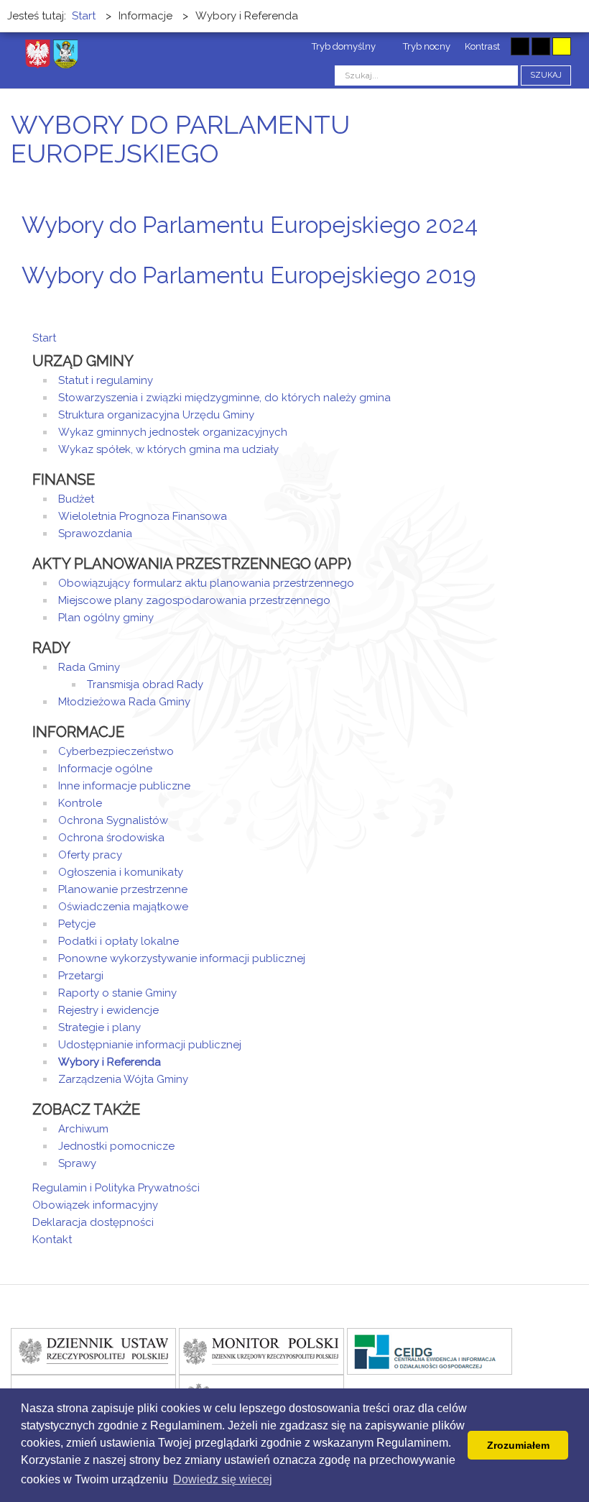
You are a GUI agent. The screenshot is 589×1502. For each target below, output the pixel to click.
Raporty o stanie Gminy (117, 992)
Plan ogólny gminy (106, 617)
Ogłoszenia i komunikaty (120, 872)
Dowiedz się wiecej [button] (222, 1479)
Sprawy (77, 1163)
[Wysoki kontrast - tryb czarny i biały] (520, 46)
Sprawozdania (95, 533)
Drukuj (535, 252)
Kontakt (52, 1239)
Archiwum (83, 1128)
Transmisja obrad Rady (145, 684)
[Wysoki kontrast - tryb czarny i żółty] (541, 46)
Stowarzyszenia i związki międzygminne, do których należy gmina (224, 397)
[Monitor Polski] (261, 1351)
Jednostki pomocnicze (116, 1146)
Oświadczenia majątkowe (123, 906)
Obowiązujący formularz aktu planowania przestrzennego (206, 583)
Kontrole (80, 803)
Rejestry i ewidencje (108, 1010)
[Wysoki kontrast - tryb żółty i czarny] (561, 46)
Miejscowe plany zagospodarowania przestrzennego (194, 600)
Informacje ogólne (105, 768)
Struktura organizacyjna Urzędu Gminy (156, 414)
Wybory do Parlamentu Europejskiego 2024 (250, 224)
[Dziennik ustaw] (93, 1351)
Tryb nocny (425, 46)
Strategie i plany (99, 1027)
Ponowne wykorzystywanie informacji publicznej (181, 958)
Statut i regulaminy (105, 380)
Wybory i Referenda (109, 1061)
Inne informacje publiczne (124, 785)
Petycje (77, 923)
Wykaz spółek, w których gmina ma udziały (168, 449)
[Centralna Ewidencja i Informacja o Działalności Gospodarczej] (429, 1351)
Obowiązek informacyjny (95, 1205)
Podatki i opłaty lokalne (118, 941)
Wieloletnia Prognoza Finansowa (142, 516)
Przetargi (80, 975)
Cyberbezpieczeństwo (116, 751)
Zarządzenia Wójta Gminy (123, 1079)
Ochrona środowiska (111, 837)
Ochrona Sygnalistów (113, 820)
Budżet (76, 499)
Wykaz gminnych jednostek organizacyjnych (172, 432)
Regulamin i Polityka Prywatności (116, 1187)
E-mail (552, 252)
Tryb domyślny (343, 46)
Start (44, 337)
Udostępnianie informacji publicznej (149, 1044)
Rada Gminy (89, 667)
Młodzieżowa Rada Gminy (124, 701)
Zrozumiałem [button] (518, 1445)
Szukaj (546, 75)
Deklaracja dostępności (93, 1222)
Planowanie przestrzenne (122, 889)
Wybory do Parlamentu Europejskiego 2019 (249, 275)
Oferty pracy (90, 854)
